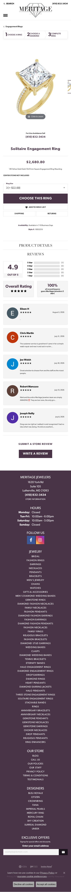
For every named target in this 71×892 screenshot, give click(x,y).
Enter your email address (35, 846)
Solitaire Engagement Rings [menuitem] (35, 699)
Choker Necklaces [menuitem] (35, 730)
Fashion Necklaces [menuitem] (36, 627)
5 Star (30, 263)
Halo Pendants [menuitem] (35, 691)
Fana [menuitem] (35, 805)
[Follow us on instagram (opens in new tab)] (40, 540)
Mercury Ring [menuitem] (35, 813)
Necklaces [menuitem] (35, 568)
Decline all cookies (23, 884)
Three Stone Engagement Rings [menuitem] (35, 695)
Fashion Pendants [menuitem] (35, 612)
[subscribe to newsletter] (63, 852)
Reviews (35, 254)
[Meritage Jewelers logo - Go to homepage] (35, 10)
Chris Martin (27, 333)
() (62, 263)
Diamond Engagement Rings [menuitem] (35, 671)
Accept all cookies (46, 884)
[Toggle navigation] (5, 15)
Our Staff (35, 768)
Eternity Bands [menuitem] (35, 663)
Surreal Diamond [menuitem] (35, 825)
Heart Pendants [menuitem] (35, 683)
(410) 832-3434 (36, 137)
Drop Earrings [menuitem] (35, 675)
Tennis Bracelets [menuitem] (35, 659)
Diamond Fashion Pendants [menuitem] (35, 623)
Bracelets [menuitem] (35, 576)
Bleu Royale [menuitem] (35, 793)
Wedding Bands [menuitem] (35, 647)
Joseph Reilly (27, 413)
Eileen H (24, 309)
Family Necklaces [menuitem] (35, 608)
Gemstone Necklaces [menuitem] (35, 722)
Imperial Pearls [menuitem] (35, 809)
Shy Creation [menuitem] (35, 821)
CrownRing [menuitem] (35, 801)
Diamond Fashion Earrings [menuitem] (35, 616)
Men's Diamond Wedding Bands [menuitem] (36, 596)
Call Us (35, 760)
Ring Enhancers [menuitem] (35, 742)
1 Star (30, 276)
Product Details (35, 245)
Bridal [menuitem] (36, 556)
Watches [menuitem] (35, 588)
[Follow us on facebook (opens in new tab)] (31, 540)
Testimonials (35, 779)
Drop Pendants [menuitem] (35, 734)
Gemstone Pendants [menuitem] (35, 718)
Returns (52, 214)
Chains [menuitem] (35, 584)
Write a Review (35, 453)
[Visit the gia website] (23, 866)
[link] (60, 3)
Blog (35, 756)
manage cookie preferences (32, 876)
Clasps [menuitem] (35, 651)
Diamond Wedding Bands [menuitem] (35, 655)
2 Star (30, 273)
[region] (35, 88)
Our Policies (35, 764)
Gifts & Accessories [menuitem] (35, 592)
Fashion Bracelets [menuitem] (35, 639)
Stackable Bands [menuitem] (35, 703)
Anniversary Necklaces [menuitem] (35, 714)
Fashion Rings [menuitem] (35, 560)
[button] (8, 3)
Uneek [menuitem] (35, 829)
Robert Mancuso (29, 387)
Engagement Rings (14, 27)
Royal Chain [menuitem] (35, 817)
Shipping (19, 214)
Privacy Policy (35, 771)
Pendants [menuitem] (35, 572)
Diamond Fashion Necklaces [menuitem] (36, 604)
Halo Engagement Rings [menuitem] (35, 667)
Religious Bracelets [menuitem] (35, 635)
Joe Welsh (25, 360)
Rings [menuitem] (35, 706)
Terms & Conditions (35, 775)
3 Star (30, 269)
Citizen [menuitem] (35, 797)
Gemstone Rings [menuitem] (35, 600)
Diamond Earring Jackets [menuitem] (35, 687)
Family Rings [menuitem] (35, 631)
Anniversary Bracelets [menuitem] (35, 710)
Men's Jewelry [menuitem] (35, 580)
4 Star (30, 266)
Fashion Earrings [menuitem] (35, 620)
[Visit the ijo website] (33, 866)
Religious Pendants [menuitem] (35, 738)
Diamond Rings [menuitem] (35, 679)
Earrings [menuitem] (35, 564)
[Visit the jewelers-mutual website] (46, 866)
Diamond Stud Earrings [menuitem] (35, 643)
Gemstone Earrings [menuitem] (35, 726)
